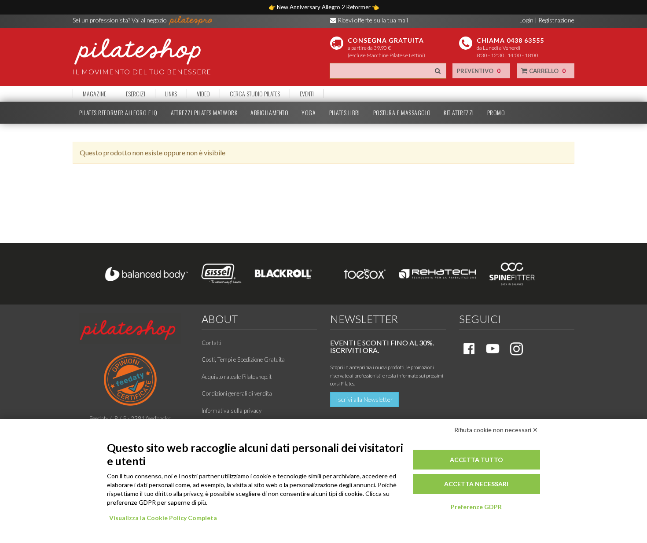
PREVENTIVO (478, 70)
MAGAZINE (94, 93)
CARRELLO (547, 70)
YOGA (308, 112)
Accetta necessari (476, 484)
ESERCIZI (135, 93)
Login (526, 20)
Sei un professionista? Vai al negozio (120, 20)
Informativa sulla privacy (231, 410)
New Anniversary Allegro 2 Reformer (324, 7)
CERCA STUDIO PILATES (255, 93)
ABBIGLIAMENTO (269, 112)
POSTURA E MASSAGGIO (401, 112)
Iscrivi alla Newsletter (364, 399)
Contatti (211, 342)
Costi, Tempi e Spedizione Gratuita (243, 359)
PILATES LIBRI (344, 112)
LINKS (171, 93)
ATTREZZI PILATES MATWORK (204, 112)
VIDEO (203, 93)
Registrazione (556, 20)
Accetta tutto (476, 459)
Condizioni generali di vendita (237, 393)
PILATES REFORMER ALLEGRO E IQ (118, 112)
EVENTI (307, 93)
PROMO (496, 112)
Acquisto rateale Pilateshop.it (237, 376)
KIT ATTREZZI (459, 112)
